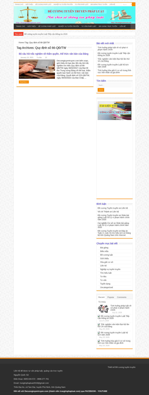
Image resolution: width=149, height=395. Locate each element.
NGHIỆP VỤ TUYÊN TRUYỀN (63, 4)
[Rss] (120, 4)
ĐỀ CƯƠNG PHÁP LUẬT (43, 4)
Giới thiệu (104, 258)
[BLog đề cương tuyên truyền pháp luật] (74, 15)
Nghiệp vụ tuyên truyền (110, 269)
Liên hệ (125, 208)
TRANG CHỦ (19, 4)
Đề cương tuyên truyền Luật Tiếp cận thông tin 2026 (45, 34)
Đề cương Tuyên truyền (108, 208)
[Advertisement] (114, 160)
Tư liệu (39, 57)
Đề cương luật (106, 255)
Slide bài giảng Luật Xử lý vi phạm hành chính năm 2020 (113, 217)
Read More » (23, 82)
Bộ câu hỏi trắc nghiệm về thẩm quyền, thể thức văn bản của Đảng (53, 54)
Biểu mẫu (104, 251)
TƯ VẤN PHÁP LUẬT (81, 4)
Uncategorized (106, 287)
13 (46, 57)
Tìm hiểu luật (106, 273)
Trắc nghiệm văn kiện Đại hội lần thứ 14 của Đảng (114, 60)
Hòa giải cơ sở (106, 262)
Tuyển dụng (105, 284)
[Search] (133, 4)
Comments (121, 297)
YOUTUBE (102, 391)
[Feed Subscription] (92, 48)
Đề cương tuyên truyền (125, 367)
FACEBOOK (90, 391)
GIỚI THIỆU (29, 4)
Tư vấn (103, 280)
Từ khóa (102, 302)
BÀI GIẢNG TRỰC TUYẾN (99, 4)
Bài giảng (104, 248)
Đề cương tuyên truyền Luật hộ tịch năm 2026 (113, 66)
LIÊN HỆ (112, 4)
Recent (101, 297)
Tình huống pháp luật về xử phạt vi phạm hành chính (113, 48)
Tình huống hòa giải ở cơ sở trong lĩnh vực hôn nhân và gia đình (114, 71)
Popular (110, 297)
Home (21, 42)
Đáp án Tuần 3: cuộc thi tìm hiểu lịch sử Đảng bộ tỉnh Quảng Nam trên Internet (114, 233)
